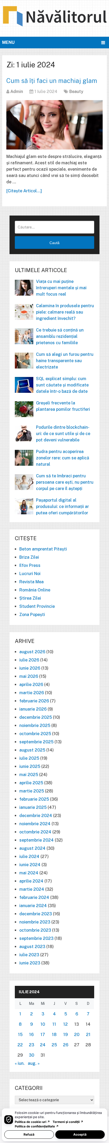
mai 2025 (28, 774)
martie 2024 (31, 889)
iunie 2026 (29, 668)
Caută (54, 243)
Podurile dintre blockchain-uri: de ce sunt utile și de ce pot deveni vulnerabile (63, 433)
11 (54, 1024)
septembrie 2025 (36, 741)
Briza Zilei (29, 557)
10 (42, 1024)
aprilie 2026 (31, 684)
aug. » (34, 1063)
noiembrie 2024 (35, 823)
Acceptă (80, 1134)
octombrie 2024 (35, 831)
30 (31, 1055)
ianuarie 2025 (33, 807)
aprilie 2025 (31, 782)
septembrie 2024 (36, 840)
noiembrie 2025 (34, 725)
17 (42, 1034)
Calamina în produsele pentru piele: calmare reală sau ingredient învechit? (65, 312)
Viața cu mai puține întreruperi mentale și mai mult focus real (61, 288)
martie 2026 (31, 692)
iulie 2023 (29, 954)
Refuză (29, 1134)
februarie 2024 (34, 897)
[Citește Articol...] (24, 190)
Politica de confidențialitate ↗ (37, 1126)
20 (76, 1034)
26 (65, 1044)
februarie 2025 (34, 799)
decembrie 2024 (35, 815)
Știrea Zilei (30, 598)
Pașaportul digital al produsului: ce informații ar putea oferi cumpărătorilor (62, 506)
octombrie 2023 (35, 930)
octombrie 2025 (35, 733)
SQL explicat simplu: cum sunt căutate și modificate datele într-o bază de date (62, 385)
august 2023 (32, 946)
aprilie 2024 (31, 881)
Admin (16, 91)
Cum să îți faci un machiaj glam (51, 80)
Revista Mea (31, 581)
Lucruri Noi (29, 573)
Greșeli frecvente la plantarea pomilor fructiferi (63, 406)
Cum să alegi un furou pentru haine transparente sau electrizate (64, 361)
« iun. (20, 1063)
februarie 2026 (34, 700)
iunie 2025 (29, 766)
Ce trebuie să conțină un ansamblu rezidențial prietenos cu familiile (60, 336)
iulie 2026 (29, 660)
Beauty (76, 91)
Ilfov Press (29, 565)
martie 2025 (31, 791)
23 (31, 1044)
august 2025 (32, 750)
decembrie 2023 (35, 913)
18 (54, 1034)
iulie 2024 (29, 856)
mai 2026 (28, 676)
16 (31, 1034)
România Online (34, 590)
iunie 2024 (29, 864)
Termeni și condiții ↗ (68, 1122)
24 (43, 1044)
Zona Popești (32, 614)
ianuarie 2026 (33, 709)
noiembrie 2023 (34, 922)
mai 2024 (28, 872)
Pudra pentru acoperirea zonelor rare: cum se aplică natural (62, 458)
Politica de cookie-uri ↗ (32, 1122)
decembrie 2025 (35, 717)
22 (20, 1044)
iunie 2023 (29, 962)
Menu (8, 42)
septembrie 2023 (36, 938)
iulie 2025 (29, 758)
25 (54, 1044)
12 (65, 1024)
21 (88, 1034)
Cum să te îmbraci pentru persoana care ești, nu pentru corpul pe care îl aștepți (64, 482)
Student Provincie (37, 606)
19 (65, 1034)
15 (20, 1034)
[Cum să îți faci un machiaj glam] (54, 125)
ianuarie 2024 (33, 905)
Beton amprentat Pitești (43, 549)
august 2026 (32, 651)
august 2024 (32, 848)
